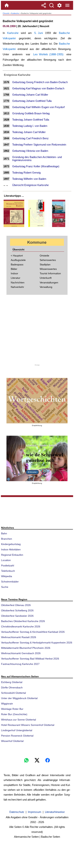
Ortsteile (44, 255)
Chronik (6, 13)
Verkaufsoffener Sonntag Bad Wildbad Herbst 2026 (30, 658)
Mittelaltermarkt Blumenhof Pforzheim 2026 (25, 647)
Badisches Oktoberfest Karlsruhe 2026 (23, 621)
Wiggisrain (7, 703)
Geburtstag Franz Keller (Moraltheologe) (35, 166)
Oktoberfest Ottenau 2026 (16, 605)
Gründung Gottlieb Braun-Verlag (31, 113)
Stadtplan (45, 264)
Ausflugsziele (18, 260)
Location (6, 560)
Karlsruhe (15, 13)
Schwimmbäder (10, 581)
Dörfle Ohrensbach (12, 687)
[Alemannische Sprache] (37, 400)
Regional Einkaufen (12, 554)
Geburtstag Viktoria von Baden (30, 150)
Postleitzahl (7, 565)
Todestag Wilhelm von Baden (29, 178)
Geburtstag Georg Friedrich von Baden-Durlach (40, 82)
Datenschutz (16, 811)
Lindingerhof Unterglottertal (16, 730)
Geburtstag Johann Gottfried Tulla (32, 100)
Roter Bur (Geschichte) (14, 714)
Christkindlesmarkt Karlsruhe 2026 (20, 626)
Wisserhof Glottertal (12, 741)
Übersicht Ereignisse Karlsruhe (30, 185)
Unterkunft (46, 277)
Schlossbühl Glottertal (13, 692)
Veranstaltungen (49, 282)
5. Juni (38, 32)
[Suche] (52, 5)
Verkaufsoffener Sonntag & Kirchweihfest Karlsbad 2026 (33, 631)
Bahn (4, 533)
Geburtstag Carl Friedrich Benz (30, 138)
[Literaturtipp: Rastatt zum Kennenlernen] (58, 226)
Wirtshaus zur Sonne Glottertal (18, 719)
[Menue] (67, 5)
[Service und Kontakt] (59, 5)
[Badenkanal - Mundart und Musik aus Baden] (37, 458)
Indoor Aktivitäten (11, 549)
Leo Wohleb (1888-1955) (48, 54)
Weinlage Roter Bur (12, 708)
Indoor (14, 273)
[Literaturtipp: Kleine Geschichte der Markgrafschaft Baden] (14, 226)
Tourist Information (50, 273)
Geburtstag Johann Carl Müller (30, 94)
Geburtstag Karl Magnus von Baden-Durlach (38, 88)
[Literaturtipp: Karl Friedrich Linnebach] (36, 226)
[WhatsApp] (26, 760)
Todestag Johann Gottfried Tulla (30, 119)
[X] (37, 760)
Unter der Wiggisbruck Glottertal (19, 698)
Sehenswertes (48, 260)
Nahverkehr (17, 287)
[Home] (7, 5)
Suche (4, 586)
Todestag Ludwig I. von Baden (29, 125)
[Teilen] (44, 5)
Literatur (15, 277)
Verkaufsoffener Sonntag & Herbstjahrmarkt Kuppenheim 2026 (36, 642)
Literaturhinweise (55, 811)
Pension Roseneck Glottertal (17, 735)
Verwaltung (46, 287)
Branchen (6, 538)
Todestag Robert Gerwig (26, 172)
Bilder (14, 269)
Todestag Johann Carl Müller (29, 132)
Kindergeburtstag (11, 544)
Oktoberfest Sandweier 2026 (17, 615)
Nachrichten (17, 282)
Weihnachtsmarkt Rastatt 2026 (18, 637)
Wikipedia (6, 576)
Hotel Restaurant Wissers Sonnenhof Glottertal (27, 725)
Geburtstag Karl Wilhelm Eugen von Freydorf (38, 107)
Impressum (34, 811)
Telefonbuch (8, 570)
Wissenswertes (48, 269)
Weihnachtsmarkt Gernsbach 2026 (21, 653)
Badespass (17, 264)
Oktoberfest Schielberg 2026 (17, 610)
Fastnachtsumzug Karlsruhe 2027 (20, 664)
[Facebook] (48, 760)
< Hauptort (17, 255)
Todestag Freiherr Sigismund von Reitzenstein (39, 144)
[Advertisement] (37, 331)
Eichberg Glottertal (11, 682)
